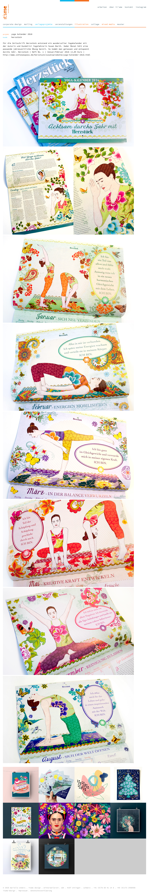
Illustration (81, 24)
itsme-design (9, 890)
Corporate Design (12, 24)
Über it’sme (115, 7)
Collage (95, 24)
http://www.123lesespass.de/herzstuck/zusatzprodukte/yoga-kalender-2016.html (46, 55)
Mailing (28, 24)
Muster (120, 24)
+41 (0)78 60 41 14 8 (104, 888)
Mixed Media (108, 24)
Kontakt (129, 7)
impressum (22, 890)
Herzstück (16, 37)
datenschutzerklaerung (41, 890)
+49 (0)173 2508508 (126, 888)
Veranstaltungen (63, 24)
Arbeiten (102, 7)
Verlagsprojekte (43, 24)
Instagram (141, 7)
